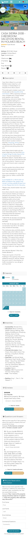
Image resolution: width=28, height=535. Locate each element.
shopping (11, 142)
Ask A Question (18, 473)
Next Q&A (8, 473)
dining (17, 142)
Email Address (6, 515)
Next (16, 315)
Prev (11, 315)
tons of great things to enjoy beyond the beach (13, 154)
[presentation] (26, 12)
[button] (4, 5)
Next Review (9, 409)
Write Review (19, 409)
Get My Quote (14, 531)
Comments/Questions (9, 521)
